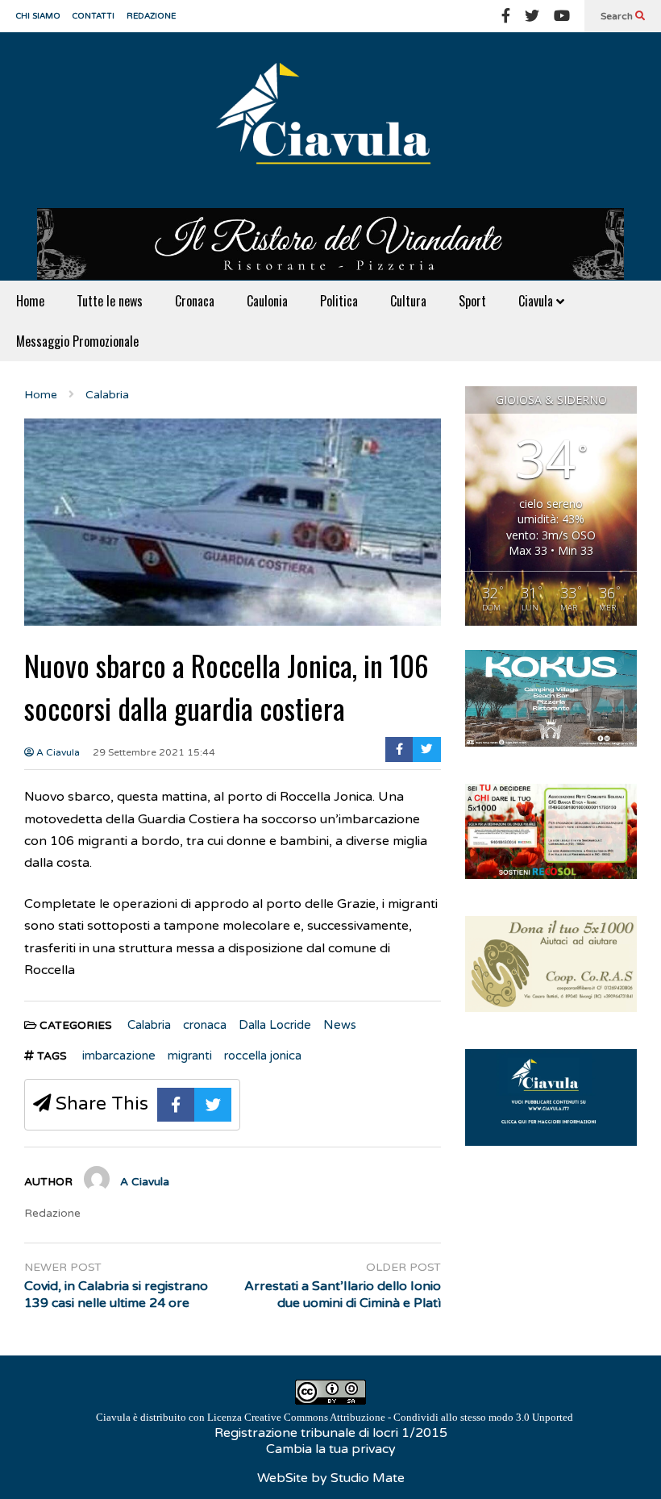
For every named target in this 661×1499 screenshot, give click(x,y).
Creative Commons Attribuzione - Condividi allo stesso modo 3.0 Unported (408, 1417)
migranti (190, 1055)
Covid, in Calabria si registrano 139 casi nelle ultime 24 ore (116, 1294)
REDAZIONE (151, 16)
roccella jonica (262, 1055)
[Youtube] (562, 16)
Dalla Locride (275, 1025)
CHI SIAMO (38, 16)
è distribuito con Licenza (334, 1417)
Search (618, 16)
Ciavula (537, 300)
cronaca (205, 1025)
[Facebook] (505, 16)
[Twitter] (532, 16)
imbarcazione (119, 1055)
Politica (339, 300)
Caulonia (267, 300)
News (339, 1025)
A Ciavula (57, 752)
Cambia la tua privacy (331, 1449)
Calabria (149, 1025)
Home (30, 300)
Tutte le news (110, 300)
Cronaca (194, 300)
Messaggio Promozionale (77, 341)
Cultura (408, 300)
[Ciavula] (330, 120)
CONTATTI (93, 16)
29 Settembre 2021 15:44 (154, 752)
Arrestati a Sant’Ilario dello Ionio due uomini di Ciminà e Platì (342, 1294)
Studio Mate (367, 1478)
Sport (472, 300)
